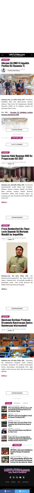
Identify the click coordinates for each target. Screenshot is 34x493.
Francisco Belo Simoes (14, 70)
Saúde (19, 482)
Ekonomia (13, 482)
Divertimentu (25, 482)
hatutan (10, 163)
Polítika (7, 482)
